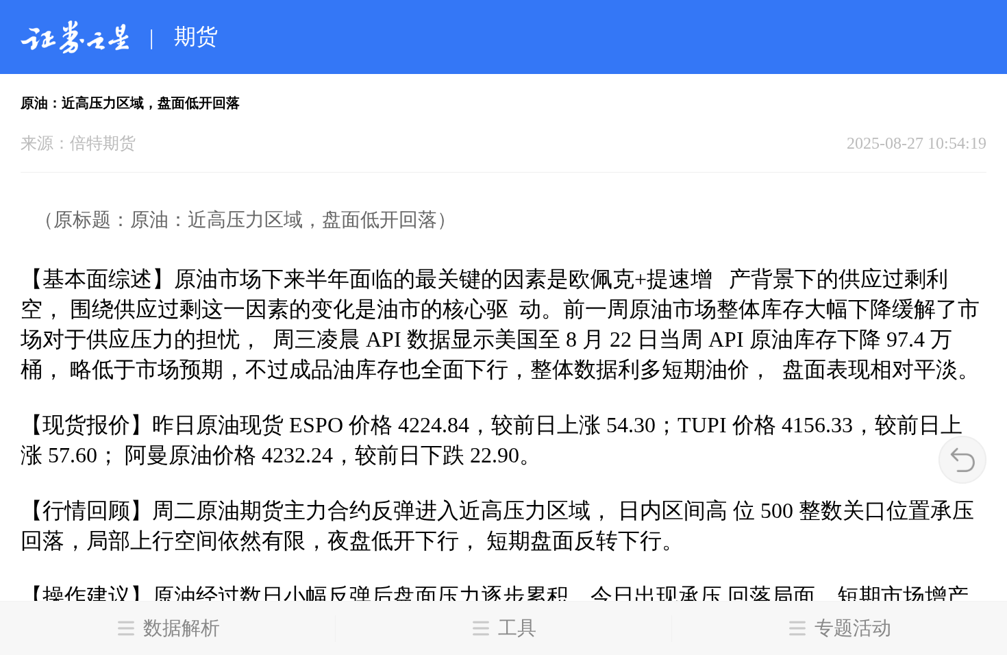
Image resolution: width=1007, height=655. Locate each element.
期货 (196, 36)
